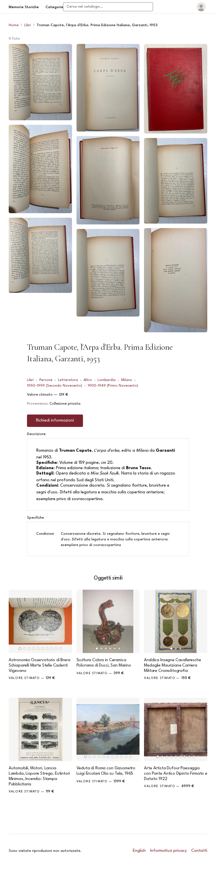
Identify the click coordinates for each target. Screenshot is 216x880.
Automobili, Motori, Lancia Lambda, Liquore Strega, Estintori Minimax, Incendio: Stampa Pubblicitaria (39, 776)
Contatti (199, 851)
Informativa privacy (168, 851)
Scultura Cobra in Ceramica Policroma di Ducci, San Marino (103, 663)
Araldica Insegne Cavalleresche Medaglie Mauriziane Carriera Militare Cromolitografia (172, 665)
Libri (27, 25)
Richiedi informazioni (55, 420)
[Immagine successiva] (65, 621)
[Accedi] (201, 7)
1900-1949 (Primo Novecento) (113, 385)
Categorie (54, 7)
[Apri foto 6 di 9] (108, 273)
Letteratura (68, 380)
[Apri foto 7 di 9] (175, 88)
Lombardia (107, 380)
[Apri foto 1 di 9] (40, 82)
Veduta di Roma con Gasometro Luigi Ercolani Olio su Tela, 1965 (106, 771)
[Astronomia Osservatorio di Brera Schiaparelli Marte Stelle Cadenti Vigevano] (40, 621)
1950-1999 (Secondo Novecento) (54, 385)
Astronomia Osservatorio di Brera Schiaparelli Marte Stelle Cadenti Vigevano (39, 665)
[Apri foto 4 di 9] (108, 88)
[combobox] (108, 6)
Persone (45, 380)
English (139, 851)
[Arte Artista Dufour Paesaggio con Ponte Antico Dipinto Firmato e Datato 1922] (175, 729)
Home (14, 25)
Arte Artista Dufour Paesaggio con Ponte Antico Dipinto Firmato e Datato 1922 (175, 773)
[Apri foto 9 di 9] (175, 280)
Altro (88, 380)
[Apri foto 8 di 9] (175, 181)
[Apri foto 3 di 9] (40, 255)
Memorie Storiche (24, 7)
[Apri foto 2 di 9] (40, 169)
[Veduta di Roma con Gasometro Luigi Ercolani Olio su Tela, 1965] (108, 729)
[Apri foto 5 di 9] (108, 180)
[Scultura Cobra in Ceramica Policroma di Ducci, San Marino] (108, 621)
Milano (126, 380)
